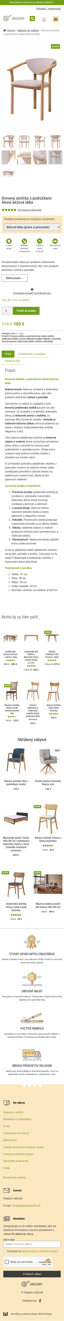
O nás (6, 1126)
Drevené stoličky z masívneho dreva (25, 336)
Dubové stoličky (47, 336)
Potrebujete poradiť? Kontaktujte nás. (32, 293)
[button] (32, 18)
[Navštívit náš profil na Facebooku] (40, 1301)
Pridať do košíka (26, 310)
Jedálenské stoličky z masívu (14, 339)
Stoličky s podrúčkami (44, 341)
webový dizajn (30, 1314)
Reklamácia (10, 1140)
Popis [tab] (8, 354)
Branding (15, 1314)
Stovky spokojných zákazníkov (32, 954)
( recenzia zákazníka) (30, 210)
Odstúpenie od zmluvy (16, 1133)
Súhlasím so (32, 1251)
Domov (11, 30)
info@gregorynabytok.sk (26, 1205)
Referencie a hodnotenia (17, 1119)
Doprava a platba (13, 1112)
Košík (6, 1168)
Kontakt (17, 1190)
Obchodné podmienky (16, 1161)
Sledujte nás (29, 1300)
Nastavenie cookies (14, 1177)
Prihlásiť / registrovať (48, 8)
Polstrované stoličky (26, 341)
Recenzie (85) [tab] (13, 360)
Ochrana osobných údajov (18, 1154)
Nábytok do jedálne (28, 30)
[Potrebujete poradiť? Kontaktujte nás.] (32, 289)
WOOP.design (45, 1314)
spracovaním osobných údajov (40, 1251)
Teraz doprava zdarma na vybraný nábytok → (32, 2)
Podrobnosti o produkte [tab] (31, 354)
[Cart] (44, 20)
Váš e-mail (8, 1239)
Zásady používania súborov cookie (23, 1147)
